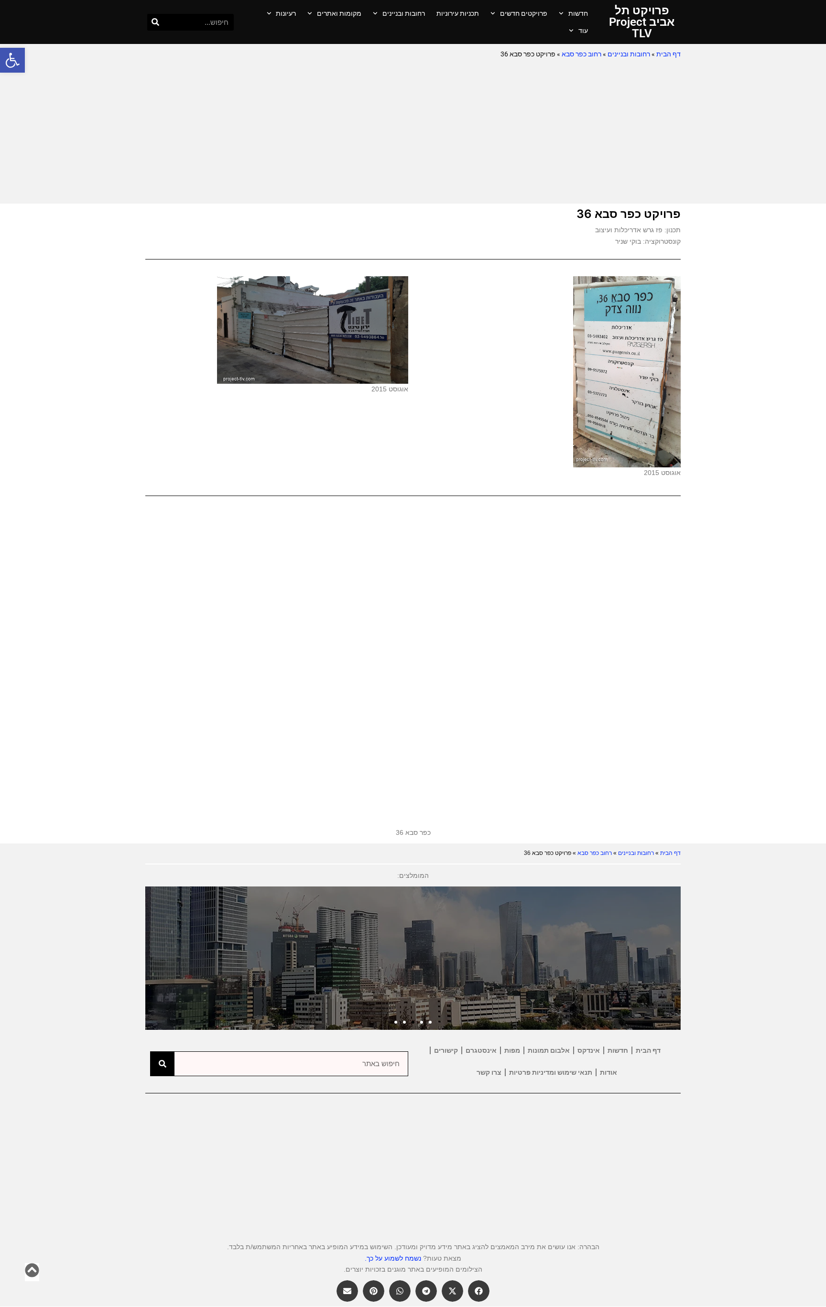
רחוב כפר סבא (581, 54)
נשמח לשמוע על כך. (393, 1258)
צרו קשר (489, 1072)
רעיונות (286, 13)
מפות (512, 1050)
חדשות (578, 13)
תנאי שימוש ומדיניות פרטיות (550, 1072)
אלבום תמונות (549, 1050)
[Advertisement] (413, 132)
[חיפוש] (155, 22)
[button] (12, 60)
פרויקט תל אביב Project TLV (641, 22)
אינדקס (588, 1050)
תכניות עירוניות (457, 13)
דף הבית (668, 54)
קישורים (446, 1050)
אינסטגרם (481, 1050)
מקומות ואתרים (339, 13)
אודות (608, 1072)
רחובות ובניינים (403, 13)
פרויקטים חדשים (523, 13)
